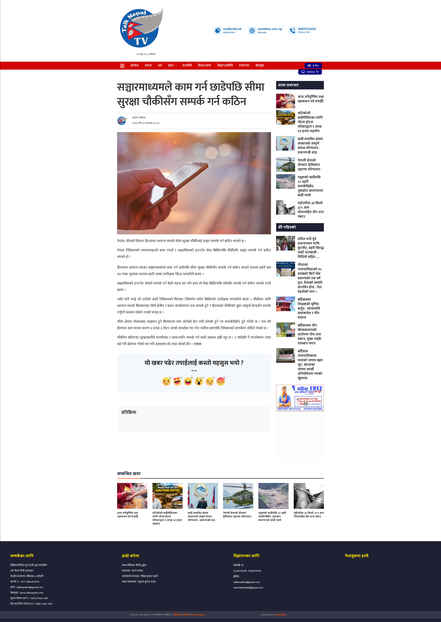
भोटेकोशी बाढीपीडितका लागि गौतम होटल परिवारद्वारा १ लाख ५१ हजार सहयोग (310, 122)
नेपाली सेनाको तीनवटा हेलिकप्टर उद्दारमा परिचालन (309, 164)
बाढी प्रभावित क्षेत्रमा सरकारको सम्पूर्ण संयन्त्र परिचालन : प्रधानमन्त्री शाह (310, 145)
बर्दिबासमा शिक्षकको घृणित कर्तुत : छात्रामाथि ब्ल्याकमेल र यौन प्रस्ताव (309, 308)
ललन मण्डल (138, 117)
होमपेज (135, 65)
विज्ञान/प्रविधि (225, 65)
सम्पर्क (186, 615)
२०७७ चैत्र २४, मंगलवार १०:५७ (145, 123)
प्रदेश (171, 65)
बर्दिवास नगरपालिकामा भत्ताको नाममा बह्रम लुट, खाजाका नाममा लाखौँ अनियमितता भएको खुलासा (310, 364)
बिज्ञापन (177, 615)
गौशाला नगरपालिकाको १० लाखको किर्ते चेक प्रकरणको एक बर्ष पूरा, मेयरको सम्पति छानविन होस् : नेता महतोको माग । (310, 278)
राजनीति (187, 65)
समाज (148, 65)
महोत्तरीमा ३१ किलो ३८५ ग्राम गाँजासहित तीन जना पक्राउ (311, 210)
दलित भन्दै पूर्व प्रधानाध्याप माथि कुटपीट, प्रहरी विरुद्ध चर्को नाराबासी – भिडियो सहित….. (311, 248)
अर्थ (160, 65)
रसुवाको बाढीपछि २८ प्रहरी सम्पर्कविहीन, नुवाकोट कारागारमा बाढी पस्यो (310, 186)
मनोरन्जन (244, 65)
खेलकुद (259, 65)
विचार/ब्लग (204, 65)
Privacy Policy (197, 615)
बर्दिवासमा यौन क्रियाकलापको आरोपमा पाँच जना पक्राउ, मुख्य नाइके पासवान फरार (309, 334)
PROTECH (281, 615)
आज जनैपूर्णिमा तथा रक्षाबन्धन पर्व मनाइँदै (311, 99)
